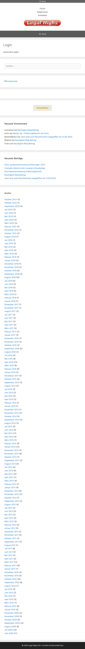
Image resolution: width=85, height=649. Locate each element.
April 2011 (8, 559)
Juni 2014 (8, 430)
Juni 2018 (8, 284)
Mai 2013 (8, 474)
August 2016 (10, 352)
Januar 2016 (9, 372)
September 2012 (11, 501)
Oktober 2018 (10, 270)
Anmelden (42, 15)
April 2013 (8, 477)
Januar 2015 (9, 406)
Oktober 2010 (10, 579)
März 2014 (9, 440)
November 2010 (11, 576)
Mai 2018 (8, 287)
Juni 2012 (8, 511)
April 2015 (8, 399)
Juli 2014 (8, 426)
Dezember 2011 (11, 532)
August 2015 (10, 386)
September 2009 (12, 623)
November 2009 (11, 616)
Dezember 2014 (11, 410)
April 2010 (8, 599)
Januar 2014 (9, 447)
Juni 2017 (8, 318)
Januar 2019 (9, 260)
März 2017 (9, 328)
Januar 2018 (9, 301)
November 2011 (11, 535)
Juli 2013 (8, 467)
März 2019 (9, 254)
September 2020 (11, 206)
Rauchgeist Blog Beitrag (28, 130)
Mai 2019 (8, 247)
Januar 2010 (9, 609)
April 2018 (8, 291)
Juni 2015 (8, 393)
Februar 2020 (10, 226)
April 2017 (8, 325)
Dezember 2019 (11, 230)
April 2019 (8, 250)
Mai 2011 (8, 555)
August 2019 (10, 237)
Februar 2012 (10, 525)
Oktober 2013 (10, 457)
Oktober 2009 (10, 620)
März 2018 (9, 294)
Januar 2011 (9, 569)
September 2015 (11, 382)
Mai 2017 (8, 321)
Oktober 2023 (10, 199)
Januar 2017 (9, 335)
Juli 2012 (8, 508)
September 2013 (11, 460)
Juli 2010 (8, 589)
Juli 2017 (8, 315)
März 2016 (9, 365)
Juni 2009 (8, 633)
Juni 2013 (8, 471)
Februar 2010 (10, 606)
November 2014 (11, 413)
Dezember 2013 (11, 450)
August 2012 (10, 504)
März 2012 (9, 521)
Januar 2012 (9, 528)
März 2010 (9, 603)
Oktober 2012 (10, 498)
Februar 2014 (10, 443)
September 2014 (11, 420)
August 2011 (9, 545)
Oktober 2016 (10, 345)
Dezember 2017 (11, 304)
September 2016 (11, 349)
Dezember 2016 (11, 338)
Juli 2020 (8, 209)
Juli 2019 (8, 240)
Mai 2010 (8, 596)
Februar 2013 (10, 484)
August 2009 (10, 626)
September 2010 (11, 582)
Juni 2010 (8, 593)
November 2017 (11, 308)
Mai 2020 (8, 216)
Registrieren (42, 12)
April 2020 (9, 220)
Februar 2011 (10, 565)
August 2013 (10, 464)
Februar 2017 (10, 332)
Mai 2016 (8, 359)
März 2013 (9, 481)
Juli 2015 (8, 389)
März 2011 (9, 562)
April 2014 (8, 437)
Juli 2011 (8, 548)
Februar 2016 (10, 369)
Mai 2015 (8, 396)
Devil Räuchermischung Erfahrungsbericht (23, 171)
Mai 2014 (8, 433)
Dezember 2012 (11, 491)
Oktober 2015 (10, 379)
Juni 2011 (8, 552)
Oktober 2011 (10, 538)
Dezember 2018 (11, 264)
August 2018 (10, 277)
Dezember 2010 (11, 572)
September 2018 (11, 274)
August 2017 (10, 311)
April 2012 (8, 518)
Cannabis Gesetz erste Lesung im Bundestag (24, 168)
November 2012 (11, 494)
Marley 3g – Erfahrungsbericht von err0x (31, 133)
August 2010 (10, 586)
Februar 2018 (10, 298)
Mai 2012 (8, 515)
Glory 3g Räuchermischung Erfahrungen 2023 (24, 165)
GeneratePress (57, 645)
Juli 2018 (8, 281)
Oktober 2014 (10, 416)
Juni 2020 (8, 213)
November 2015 (11, 376)
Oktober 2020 (10, 203)
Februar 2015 (10, 403)
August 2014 (10, 423)
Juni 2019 (8, 243)
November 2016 (11, 342)
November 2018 (11, 267)
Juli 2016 (8, 355)
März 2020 (9, 223)
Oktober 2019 (10, 233)
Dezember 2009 (11, 613)
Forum (42, 8)
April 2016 (8, 362)
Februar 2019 (10, 257)
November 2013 (11, 454)
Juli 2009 (8, 630)
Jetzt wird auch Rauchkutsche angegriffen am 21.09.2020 (46, 137)
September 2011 (11, 542)
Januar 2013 (9, 487)
